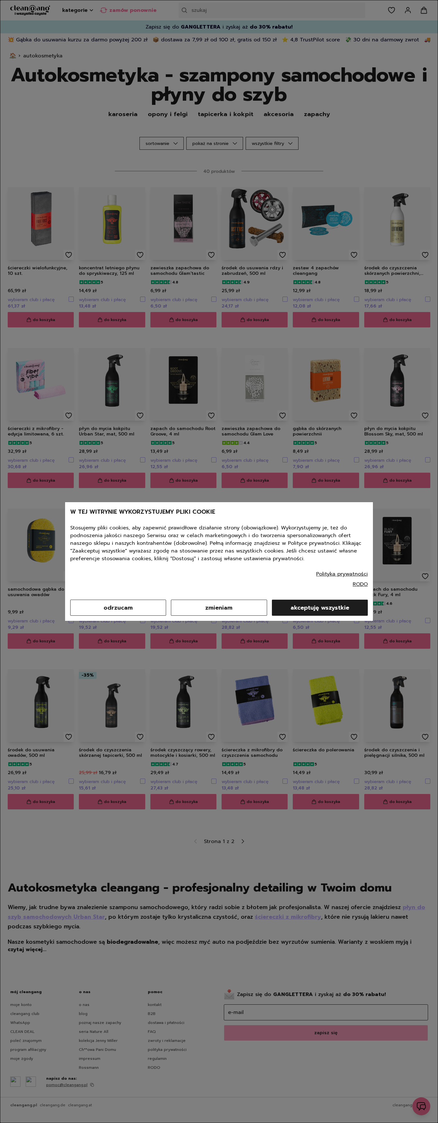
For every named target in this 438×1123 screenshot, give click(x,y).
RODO (360, 584)
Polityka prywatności (342, 574)
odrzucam (118, 607)
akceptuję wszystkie (320, 607)
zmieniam (218, 607)
